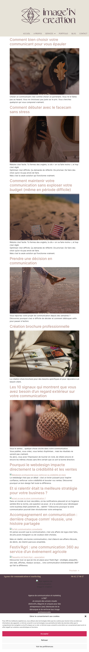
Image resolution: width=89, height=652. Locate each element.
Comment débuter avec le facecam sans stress (40, 109)
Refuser (44, 640)
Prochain (74, 570)
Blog (74, 34)
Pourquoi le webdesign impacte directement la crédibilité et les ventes (43, 467)
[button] (85, 616)
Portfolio (63, 34)
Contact (83, 34)
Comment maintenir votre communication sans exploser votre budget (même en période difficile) (41, 185)
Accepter (44, 634)
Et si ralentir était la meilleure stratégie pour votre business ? (43, 490)
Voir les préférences (44, 646)
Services (49, 34)
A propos (38, 34)
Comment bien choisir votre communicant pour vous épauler (38, 41)
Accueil (26, 34)
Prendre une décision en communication (31, 260)
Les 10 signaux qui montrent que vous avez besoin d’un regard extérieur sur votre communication (43, 391)
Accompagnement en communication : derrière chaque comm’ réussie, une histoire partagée (43, 519)
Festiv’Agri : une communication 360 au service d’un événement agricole (44, 549)
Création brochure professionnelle (39, 326)
